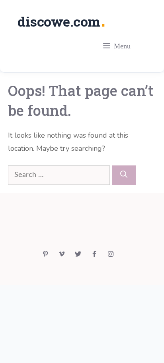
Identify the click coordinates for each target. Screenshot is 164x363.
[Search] (124, 175)
